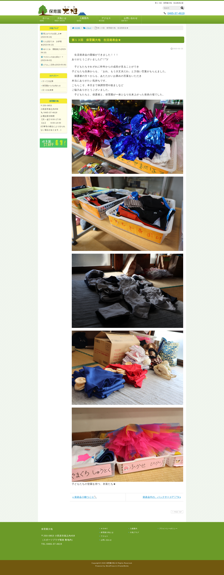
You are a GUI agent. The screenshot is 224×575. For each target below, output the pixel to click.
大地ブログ (134, 532)
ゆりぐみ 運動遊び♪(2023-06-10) (53, 51)
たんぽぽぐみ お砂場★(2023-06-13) (51, 43)
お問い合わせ (129, 19)
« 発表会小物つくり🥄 (84, 497)
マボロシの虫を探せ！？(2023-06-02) (52, 58)
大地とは (60, 19)
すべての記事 (47, 81)
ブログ (89, 28)
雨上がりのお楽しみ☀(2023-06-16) (51, 35)
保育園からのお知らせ (51, 86)
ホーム (44, 19)
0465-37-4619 (176, 13)
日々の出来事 (47, 90)
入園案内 (83, 19)
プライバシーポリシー (168, 528)
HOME (77, 28)
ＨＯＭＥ (104, 528)
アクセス (105, 19)
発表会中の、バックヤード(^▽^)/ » (162, 497)
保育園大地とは (107, 532)
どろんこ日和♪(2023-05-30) (54, 65)
